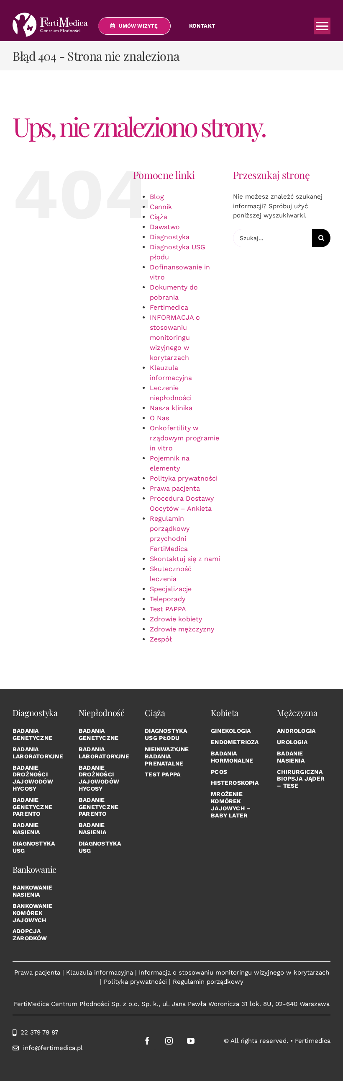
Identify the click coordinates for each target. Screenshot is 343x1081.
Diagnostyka (169, 237)
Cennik (161, 207)
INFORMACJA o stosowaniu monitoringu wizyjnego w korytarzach (175, 337)
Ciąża (158, 217)
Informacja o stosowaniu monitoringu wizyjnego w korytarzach (234, 972)
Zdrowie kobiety (176, 619)
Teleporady (167, 599)
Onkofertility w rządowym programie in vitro (184, 438)
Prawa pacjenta (175, 488)
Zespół (161, 639)
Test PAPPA (168, 609)
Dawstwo (165, 227)
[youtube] (191, 1041)
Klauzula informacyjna (99, 972)
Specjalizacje (171, 589)
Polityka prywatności (184, 478)
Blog (157, 197)
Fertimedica (169, 307)
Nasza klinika (171, 408)
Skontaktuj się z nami (185, 559)
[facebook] (147, 1041)
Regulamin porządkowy (208, 981)
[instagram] (169, 1041)
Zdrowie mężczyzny (182, 629)
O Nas (159, 418)
